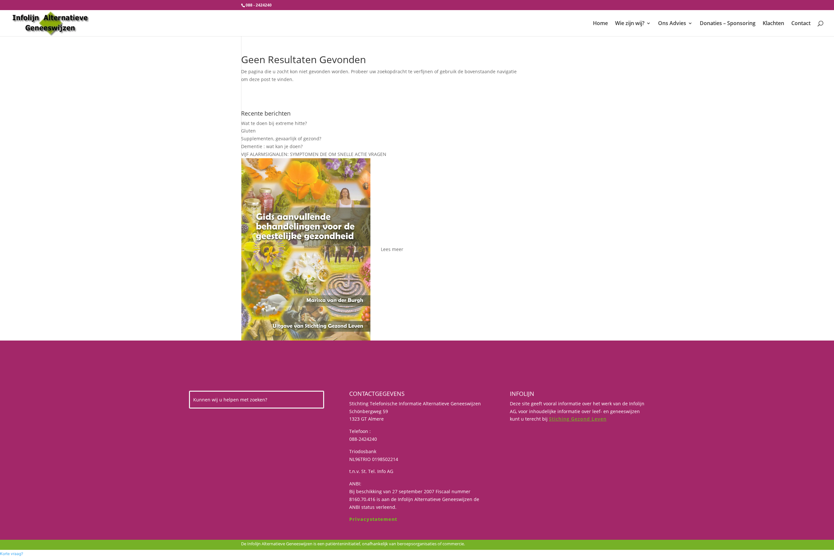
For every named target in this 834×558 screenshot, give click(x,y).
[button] (11, 553)
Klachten (773, 24)
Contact (801, 24)
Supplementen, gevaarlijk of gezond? (281, 138)
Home (600, 24)
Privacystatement (373, 519)
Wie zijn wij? (629, 24)
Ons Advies (672, 24)
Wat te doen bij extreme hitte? (274, 123)
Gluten (248, 131)
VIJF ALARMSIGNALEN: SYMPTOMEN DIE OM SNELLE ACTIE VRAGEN (313, 154)
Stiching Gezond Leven (578, 419)
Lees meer (392, 249)
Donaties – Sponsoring (727, 24)
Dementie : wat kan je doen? (272, 146)
